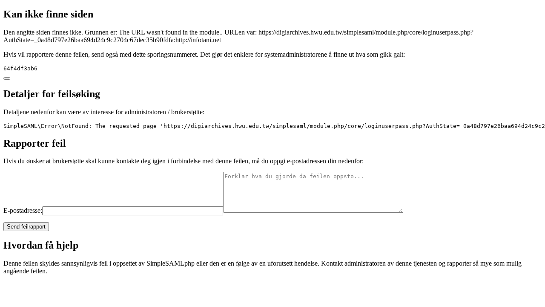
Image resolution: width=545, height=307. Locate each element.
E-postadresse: (22, 210)
